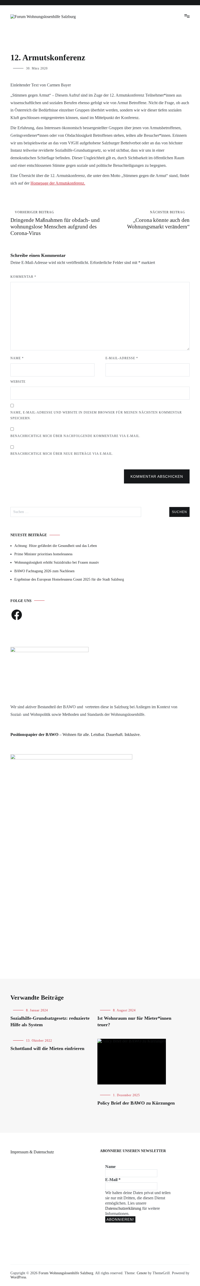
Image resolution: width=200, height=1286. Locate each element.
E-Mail (113, 1179)
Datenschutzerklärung (123, 1208)
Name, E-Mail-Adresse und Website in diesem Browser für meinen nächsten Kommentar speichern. (96, 415)
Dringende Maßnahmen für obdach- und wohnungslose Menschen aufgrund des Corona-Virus (55, 223)
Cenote (142, 1273)
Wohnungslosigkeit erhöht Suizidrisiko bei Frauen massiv (56, 562)
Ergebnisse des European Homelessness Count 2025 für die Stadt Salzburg (69, 579)
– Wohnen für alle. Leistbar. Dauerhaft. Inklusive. (75, 734)
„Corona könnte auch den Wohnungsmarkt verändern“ (158, 220)
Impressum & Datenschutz (32, 1152)
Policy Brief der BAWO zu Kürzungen (136, 1103)
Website (18, 382)
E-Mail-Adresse (121, 358)
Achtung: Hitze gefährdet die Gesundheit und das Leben (55, 546)
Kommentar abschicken (156, 476)
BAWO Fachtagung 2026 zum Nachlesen (44, 571)
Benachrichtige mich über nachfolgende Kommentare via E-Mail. (75, 436)
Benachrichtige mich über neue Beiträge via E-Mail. (61, 454)
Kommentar (23, 277)
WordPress (18, 1277)
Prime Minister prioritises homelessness (43, 554)
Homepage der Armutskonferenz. (57, 183)
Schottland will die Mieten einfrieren (47, 1048)
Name (17, 358)
